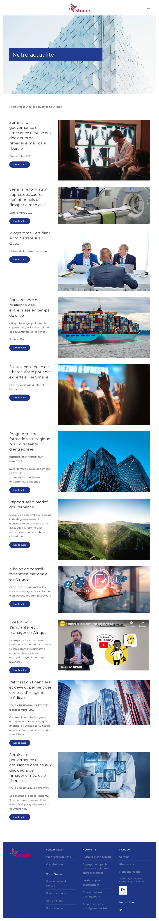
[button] (148, 7)
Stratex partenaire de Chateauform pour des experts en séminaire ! (30, 372)
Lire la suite (19, 164)
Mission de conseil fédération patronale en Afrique (28, 574)
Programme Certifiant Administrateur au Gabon (29, 238)
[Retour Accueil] (79, 7)
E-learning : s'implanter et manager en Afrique (28, 627)
